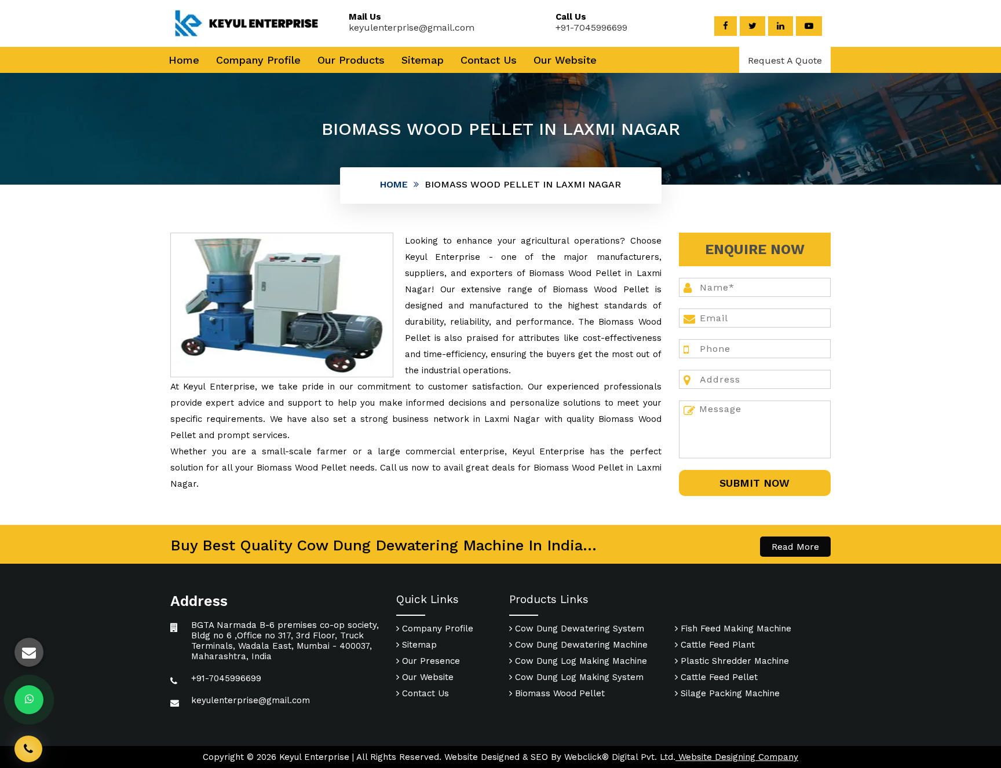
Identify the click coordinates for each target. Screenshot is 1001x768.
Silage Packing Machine (729, 693)
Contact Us (489, 60)
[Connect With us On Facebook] (725, 26)
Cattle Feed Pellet (718, 677)
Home (184, 60)
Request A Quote (785, 60)
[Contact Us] (28, 732)
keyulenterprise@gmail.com (411, 27)
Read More (795, 546)
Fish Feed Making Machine (734, 628)
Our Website (565, 60)
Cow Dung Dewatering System (578, 628)
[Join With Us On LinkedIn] (780, 26)
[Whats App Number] (28, 699)
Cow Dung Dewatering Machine (580, 645)
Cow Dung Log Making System (578, 677)
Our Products (351, 60)
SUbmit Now (754, 483)
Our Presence (429, 661)
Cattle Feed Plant (716, 645)
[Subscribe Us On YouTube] (809, 26)
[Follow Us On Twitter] (752, 26)
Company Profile (258, 60)
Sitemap (422, 60)
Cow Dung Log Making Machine (579, 661)
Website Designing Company (736, 757)
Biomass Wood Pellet (558, 693)
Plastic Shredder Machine (733, 661)
